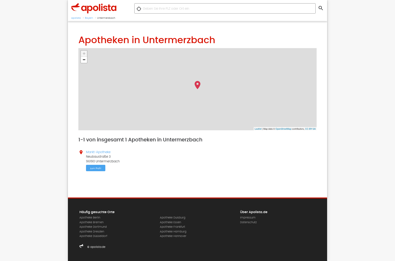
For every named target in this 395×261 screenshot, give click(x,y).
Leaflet (258, 128)
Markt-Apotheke (98, 152)
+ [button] (84, 53)
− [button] (84, 59)
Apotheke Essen (170, 222)
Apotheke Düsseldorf (93, 236)
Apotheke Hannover (173, 236)
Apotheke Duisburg (172, 217)
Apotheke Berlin (89, 217)
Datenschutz (248, 222)
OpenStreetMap (283, 128)
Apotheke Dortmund (93, 226)
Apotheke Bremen (91, 222)
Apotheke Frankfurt (172, 226)
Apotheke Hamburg (173, 231)
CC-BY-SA (310, 128)
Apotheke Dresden (91, 231)
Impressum (248, 217)
